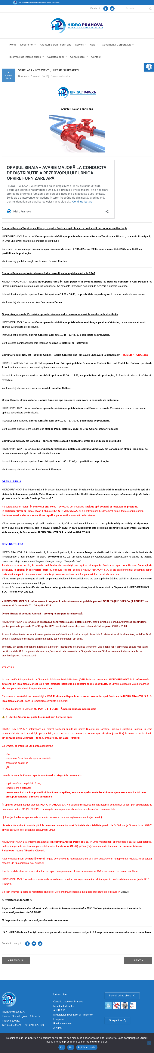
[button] (149, 67)
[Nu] (149, 1043)
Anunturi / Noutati (30, 76)
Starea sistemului (60, 76)
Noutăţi (45, 76)
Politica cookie (87, 1047)
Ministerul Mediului (63, 1006)
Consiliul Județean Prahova (68, 1001)
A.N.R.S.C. (59, 1010)
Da (61, 1047)
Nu (71, 1047)
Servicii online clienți (120, 995)
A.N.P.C (57, 1028)
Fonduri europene (62, 1023)
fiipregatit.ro (115, 1020)
